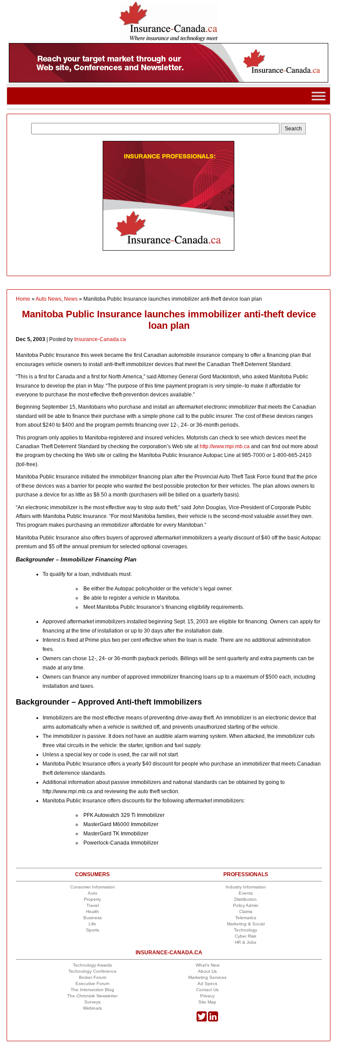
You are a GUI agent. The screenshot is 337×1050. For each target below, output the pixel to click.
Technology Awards (92, 965)
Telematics (245, 917)
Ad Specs (207, 983)
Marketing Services (207, 977)
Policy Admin (245, 905)
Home (23, 299)
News (71, 299)
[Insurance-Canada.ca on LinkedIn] (213, 1020)
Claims (245, 911)
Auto (92, 893)
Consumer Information (92, 887)
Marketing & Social (246, 923)
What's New (207, 965)
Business (92, 917)
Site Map (207, 1002)
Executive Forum (92, 983)
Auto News (48, 299)
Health (92, 911)
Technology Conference (92, 971)
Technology (245, 930)
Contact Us (207, 989)
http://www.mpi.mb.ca (225, 446)
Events (246, 893)
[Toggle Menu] (319, 96)
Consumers (92, 874)
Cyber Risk (245, 936)
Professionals (245, 874)
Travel (92, 905)
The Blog (92, 989)
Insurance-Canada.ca (100, 339)
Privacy (207, 995)
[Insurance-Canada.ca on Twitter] (202, 1020)
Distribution (245, 899)
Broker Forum (92, 977)
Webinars (92, 1008)
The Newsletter (92, 995)
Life (92, 923)
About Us (207, 971)
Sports (92, 930)
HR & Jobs (245, 942)
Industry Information (246, 887)
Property (92, 899)
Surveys (92, 1002)
